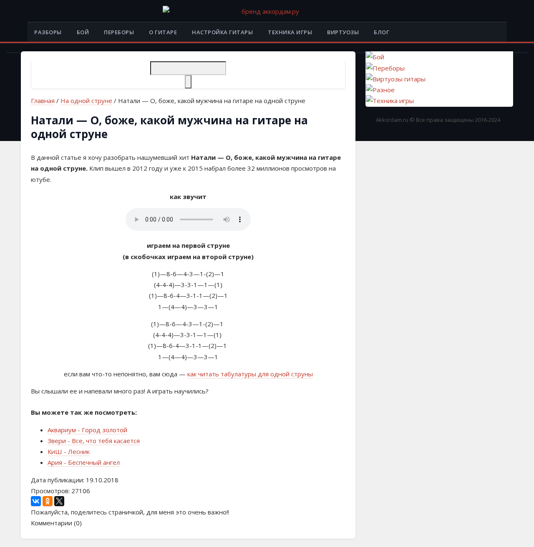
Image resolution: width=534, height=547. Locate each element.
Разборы (48, 32)
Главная (43, 100)
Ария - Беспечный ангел (84, 462)
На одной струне (86, 100)
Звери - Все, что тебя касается (94, 440)
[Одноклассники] (48, 501)
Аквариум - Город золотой (87, 430)
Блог (381, 32)
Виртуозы (343, 32)
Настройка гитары (222, 32)
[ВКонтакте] (36, 501)
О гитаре (163, 32)
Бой (83, 32)
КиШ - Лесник (69, 451)
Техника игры (290, 32)
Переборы (119, 32)
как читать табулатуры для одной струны (250, 374)
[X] (59, 501)
